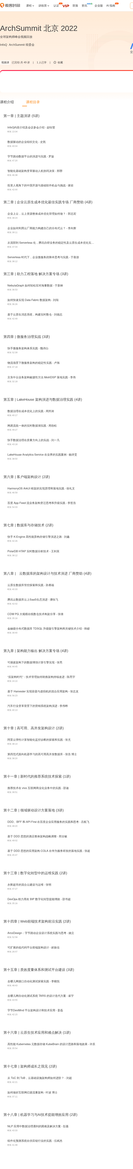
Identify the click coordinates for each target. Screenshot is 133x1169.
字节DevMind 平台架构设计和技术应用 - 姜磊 (35, 1010)
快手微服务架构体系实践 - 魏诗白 (27, 348)
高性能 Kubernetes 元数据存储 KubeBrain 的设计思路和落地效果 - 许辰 (51, 1044)
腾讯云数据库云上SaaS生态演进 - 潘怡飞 (32, 599)
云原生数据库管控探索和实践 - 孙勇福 (30, 585)
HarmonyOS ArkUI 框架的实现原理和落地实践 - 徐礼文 (41, 488)
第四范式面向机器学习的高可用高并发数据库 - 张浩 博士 (42, 754)
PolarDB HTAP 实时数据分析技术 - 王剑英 (33, 551)
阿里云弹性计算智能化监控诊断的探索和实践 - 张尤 (39, 740)
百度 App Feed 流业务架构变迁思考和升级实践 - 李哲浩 (41, 503)
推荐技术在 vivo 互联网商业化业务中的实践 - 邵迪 (38, 788)
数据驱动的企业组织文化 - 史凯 (26, 142)
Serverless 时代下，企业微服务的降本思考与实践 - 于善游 (43, 257)
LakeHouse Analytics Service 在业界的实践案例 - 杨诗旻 (42, 454)
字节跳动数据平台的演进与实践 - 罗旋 (30, 156)
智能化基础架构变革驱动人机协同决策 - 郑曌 (34, 171)
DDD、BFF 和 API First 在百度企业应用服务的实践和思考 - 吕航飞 (48, 822)
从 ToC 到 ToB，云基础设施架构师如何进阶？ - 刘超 (39, 1078)
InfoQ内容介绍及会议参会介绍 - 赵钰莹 (31, 127)
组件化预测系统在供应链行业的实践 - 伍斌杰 (34, 1141)
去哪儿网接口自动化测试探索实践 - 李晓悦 (33, 981)
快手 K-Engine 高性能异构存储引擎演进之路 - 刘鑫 (38, 537)
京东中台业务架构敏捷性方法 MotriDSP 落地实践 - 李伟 (41, 377)
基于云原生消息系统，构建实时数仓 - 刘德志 (34, 314)
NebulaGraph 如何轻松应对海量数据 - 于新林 (35, 285)
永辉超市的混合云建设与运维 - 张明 (29, 885)
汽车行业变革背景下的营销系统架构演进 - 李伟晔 (37, 706)
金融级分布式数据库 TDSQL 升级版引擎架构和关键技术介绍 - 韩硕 (48, 628)
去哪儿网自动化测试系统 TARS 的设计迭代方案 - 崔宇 (40, 996)
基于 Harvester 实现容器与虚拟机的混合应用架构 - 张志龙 (42, 691)
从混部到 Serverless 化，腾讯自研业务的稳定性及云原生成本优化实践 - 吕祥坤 (56, 243)
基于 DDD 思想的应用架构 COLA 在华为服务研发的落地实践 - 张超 (48, 851)
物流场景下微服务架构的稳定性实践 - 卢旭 (33, 363)
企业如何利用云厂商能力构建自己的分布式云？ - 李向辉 (41, 228)
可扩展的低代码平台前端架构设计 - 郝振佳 (33, 947)
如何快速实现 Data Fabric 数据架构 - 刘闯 (33, 300)
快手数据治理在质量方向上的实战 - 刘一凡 (33, 440)
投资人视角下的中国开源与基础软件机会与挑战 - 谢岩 (40, 185)
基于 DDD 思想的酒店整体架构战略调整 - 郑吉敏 (37, 836)
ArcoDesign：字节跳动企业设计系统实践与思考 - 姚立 (40, 933)
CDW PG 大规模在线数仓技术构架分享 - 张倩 (35, 614)
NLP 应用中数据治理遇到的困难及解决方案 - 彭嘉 (38, 1126)
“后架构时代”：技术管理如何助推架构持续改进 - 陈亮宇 (41, 677)
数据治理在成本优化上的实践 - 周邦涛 (30, 411)
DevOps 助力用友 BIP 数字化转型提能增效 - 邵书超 (39, 899)
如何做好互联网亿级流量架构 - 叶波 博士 (32, 1092)
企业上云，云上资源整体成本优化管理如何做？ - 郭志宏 (41, 214)
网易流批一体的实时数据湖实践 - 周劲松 (32, 425)
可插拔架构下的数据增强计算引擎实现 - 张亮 (34, 662)
